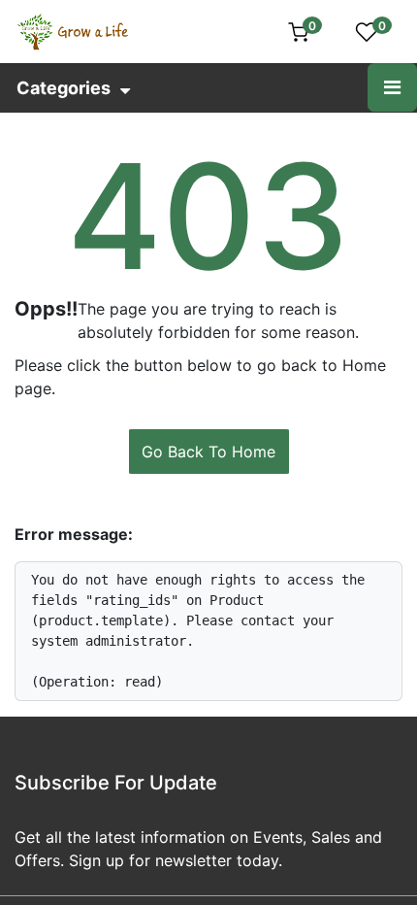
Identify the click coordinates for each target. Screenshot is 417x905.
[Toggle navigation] (392, 87)
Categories (63, 88)
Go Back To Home (208, 451)
